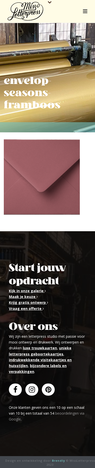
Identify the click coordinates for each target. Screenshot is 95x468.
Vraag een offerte (26, 308)
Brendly (58, 460)
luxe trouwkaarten (40, 348)
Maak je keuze (22, 296)
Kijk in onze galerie (27, 290)
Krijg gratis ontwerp (28, 302)
